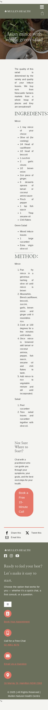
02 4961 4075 (11, 644)
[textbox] (24, 694)
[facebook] (5, 555)
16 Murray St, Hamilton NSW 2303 (23, 683)
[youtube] (17, 555)
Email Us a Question (15, 664)
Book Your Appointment (17, 621)
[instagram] (11, 555)
